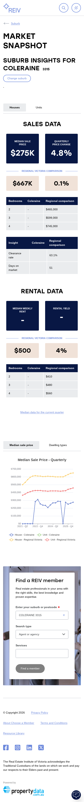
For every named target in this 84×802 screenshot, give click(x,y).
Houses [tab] (15, 107)
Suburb (15, 23)
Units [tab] (39, 107)
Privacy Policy (39, 712)
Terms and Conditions (53, 722)
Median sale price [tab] (21, 445)
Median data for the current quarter (42, 412)
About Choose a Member (18, 722)
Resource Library (13, 733)
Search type (23, 626)
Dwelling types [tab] (58, 445)
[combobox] (42, 615)
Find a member (30, 668)
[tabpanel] (42, 267)
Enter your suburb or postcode (36, 607)
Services (21, 645)
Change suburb (17, 78)
